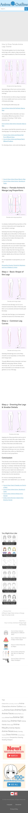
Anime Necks (14, 728)
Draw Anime (11, 734)
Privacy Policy (14, 809)
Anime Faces (8, 713)
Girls (3, 737)
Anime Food (9, 717)
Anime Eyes (20, 710)
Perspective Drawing (16, 737)
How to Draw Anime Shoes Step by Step (14, 179)
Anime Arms (5, 703)
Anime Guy (6, 721)
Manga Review (7, 737)
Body (16, 731)
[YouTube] (12, 793)
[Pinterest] (15, 793)
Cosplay (4, 734)
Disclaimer (18, 804)
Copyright (9, 804)
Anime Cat (16, 703)
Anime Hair (16, 721)
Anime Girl (18, 717)
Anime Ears (9, 710)
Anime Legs (10, 724)
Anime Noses (8, 731)
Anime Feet (17, 713)
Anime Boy (11, 703)
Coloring (20, 731)
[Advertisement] (14, 26)
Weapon (10, 740)
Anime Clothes (17, 706)
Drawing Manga (20, 734)
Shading (4, 740)
